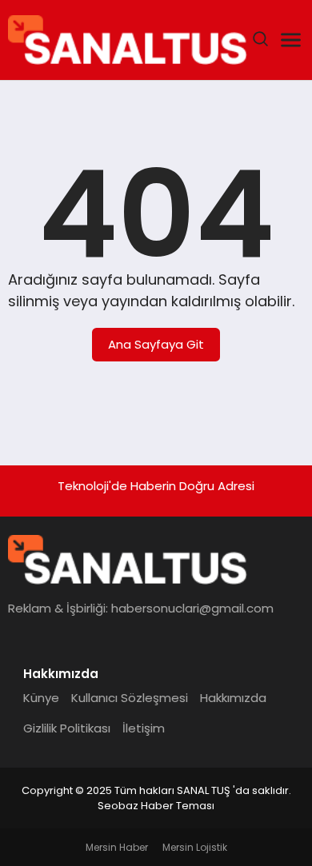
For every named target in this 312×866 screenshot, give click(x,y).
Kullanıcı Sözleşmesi (129, 697)
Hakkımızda (233, 697)
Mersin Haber (117, 847)
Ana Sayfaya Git (156, 344)
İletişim (143, 728)
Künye (41, 697)
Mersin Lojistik (194, 847)
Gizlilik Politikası (66, 728)
